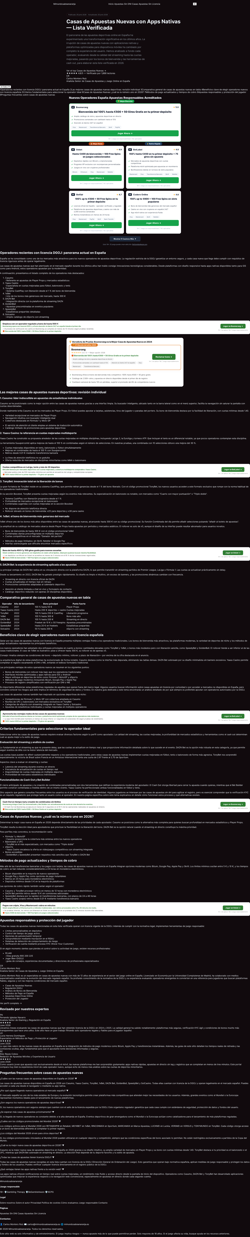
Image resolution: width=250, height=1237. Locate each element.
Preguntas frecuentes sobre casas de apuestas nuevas (27, 94)
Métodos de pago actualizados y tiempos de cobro (170, 92)
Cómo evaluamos (69, 1202)
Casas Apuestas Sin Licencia (146, 4)
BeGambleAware (35, 1192)
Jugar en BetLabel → (233, 469)
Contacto (103, 1202)
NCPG (49, 1192)
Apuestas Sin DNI (122, 4)
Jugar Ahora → (125, 133)
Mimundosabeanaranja (64, 4)
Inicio (111, 4)
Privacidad (36, 1202)
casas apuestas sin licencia (157, 687)
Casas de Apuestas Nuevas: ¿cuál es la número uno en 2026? (113, 92)
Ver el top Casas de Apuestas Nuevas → (86, 70)
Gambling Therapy (14, 1192)
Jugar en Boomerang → (233, 326)
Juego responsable (88, 1202)
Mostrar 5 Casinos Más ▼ (125, 239)
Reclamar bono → (164, 357)
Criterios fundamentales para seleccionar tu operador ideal (51, 92)
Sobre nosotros (7, 1202)
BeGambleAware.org (139, 244)
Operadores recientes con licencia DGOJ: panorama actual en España (35, 89)
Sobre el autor (23, 1202)
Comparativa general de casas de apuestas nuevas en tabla (171, 89)
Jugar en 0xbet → (232, 553)
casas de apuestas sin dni (158, 792)
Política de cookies (51, 1202)
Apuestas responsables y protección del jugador (221, 92)
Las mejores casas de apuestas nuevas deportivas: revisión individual (105, 89)
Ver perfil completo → (11, 1003)
